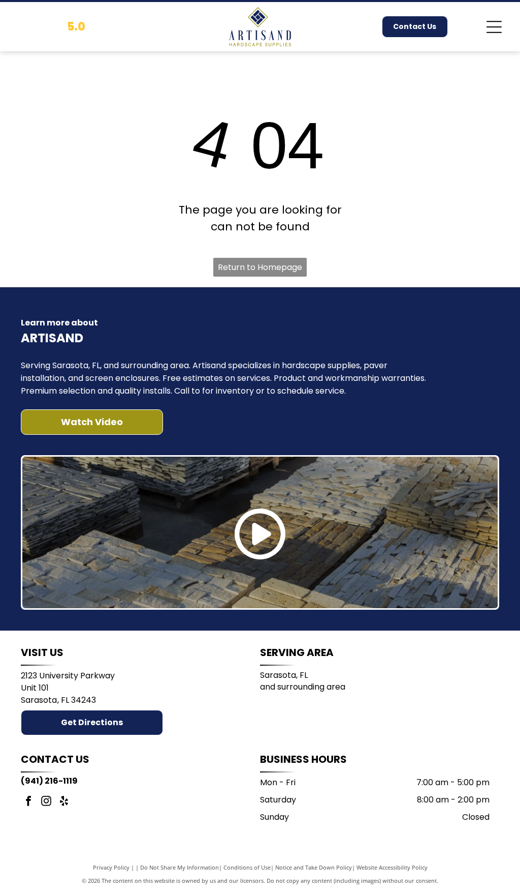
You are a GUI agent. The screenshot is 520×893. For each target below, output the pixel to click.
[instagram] (46, 802)
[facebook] (28, 802)
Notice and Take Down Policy (313, 867)
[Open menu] (494, 27)
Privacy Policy (111, 867)
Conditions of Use (247, 867)
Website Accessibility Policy (392, 867)
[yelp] (64, 802)
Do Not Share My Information (179, 867)
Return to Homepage (260, 267)
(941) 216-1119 (49, 781)
